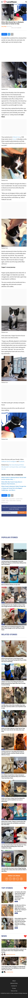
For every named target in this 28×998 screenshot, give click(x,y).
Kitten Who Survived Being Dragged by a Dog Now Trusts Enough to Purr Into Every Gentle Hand (12, 628)
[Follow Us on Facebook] (6, 879)
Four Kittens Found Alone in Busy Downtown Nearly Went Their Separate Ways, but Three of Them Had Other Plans (13, 776)
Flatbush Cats (16, 137)
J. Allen (7, 972)
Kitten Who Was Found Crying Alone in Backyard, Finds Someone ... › (11, 483)
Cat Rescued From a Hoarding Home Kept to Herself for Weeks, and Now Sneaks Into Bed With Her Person (12, 753)
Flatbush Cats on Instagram (8, 461)
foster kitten (13, 500)
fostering (18, 500)
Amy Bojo (4, 26)
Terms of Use (14, 991)
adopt (7, 500)
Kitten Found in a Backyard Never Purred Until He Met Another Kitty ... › (13, 478)
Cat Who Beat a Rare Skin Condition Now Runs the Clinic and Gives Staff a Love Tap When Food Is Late (13, 706)
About (14, 981)
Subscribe (22, 512)
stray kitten (12, 498)
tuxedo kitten (19, 498)
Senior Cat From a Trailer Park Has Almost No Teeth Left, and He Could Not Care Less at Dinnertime (13, 799)
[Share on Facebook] (4, 34)
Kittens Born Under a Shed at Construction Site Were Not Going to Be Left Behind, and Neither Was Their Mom (13, 823)
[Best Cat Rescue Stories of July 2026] (14, 574)
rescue (14, 139)
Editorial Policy (14, 983)
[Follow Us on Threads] (21, 879)
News (3, 559)
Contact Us (14, 986)
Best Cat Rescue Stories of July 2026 (10, 584)
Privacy (14, 988)
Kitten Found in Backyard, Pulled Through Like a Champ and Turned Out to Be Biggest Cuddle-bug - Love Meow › (13, 488)
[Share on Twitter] (9, 34)
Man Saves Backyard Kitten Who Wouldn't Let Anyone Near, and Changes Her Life (13, 467)
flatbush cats (4, 502)
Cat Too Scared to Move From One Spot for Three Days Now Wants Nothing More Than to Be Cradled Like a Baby (13, 846)
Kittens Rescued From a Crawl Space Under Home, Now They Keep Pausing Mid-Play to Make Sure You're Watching (13, 660)
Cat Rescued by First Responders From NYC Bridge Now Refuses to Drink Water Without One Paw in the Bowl (13, 563)
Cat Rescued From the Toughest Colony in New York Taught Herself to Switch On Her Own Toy (13, 605)
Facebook (21, 461)
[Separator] (12, 34)
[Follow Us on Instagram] (14, 879)
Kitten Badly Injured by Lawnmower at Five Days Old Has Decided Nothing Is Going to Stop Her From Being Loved (20, 922)
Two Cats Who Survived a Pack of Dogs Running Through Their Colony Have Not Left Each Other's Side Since (14, 869)
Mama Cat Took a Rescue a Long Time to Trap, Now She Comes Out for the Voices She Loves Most (13, 730)
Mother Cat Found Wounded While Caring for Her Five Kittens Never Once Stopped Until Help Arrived (13, 950)
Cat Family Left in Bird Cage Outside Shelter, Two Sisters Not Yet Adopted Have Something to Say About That (20, 895)
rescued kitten (5, 498)
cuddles (3, 500)
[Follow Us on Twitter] (10, 879)
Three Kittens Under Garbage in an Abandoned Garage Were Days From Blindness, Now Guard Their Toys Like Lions (13, 968)
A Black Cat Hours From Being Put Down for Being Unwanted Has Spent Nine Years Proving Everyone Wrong (13, 683)
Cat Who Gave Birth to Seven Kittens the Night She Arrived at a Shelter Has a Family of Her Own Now (20, 908)
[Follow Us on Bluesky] (17, 879)
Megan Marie (8, 954)
